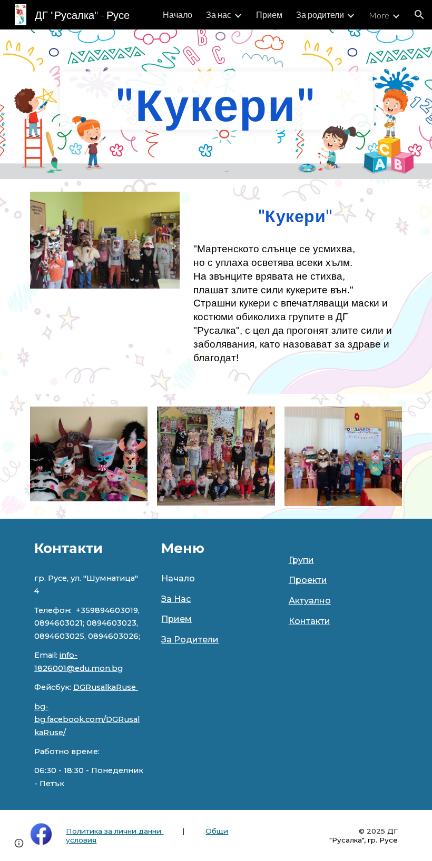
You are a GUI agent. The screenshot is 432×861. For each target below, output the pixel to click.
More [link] (379, 15)
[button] (419, 14)
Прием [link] (269, 14)
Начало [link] (177, 14)
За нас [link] (218, 14)
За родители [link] (320, 14)
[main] (216, 104)
